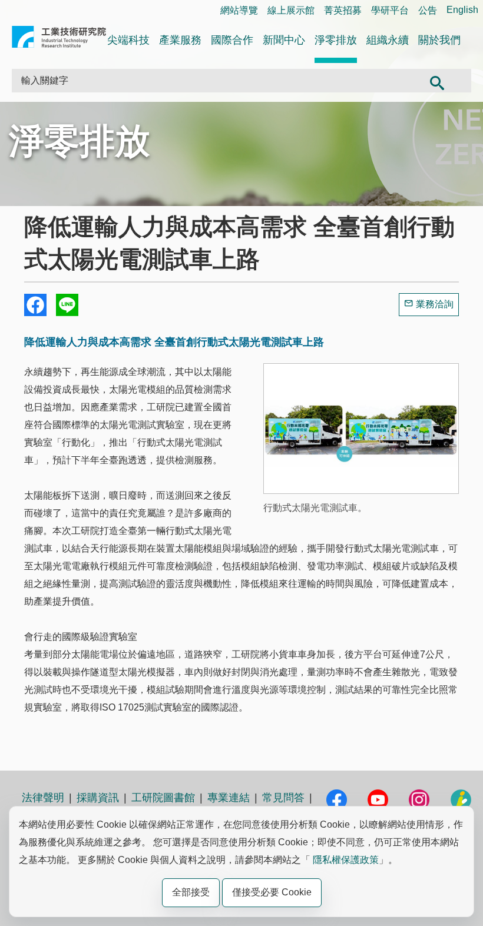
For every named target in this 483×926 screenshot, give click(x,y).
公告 (427, 10)
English (462, 10)
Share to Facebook (35, 305)
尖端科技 (128, 40)
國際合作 (232, 40)
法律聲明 (43, 798)
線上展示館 (291, 10)
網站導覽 (239, 10)
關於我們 (439, 40)
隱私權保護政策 (346, 860)
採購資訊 (98, 798)
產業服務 (180, 40)
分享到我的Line (67, 305)
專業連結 (228, 798)
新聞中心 (284, 40)
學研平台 (390, 10)
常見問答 (283, 798)
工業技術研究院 (59, 39)
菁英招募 (343, 10)
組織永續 (387, 40)
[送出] (436, 80)
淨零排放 (336, 40)
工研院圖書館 (163, 798)
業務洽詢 (435, 304)
